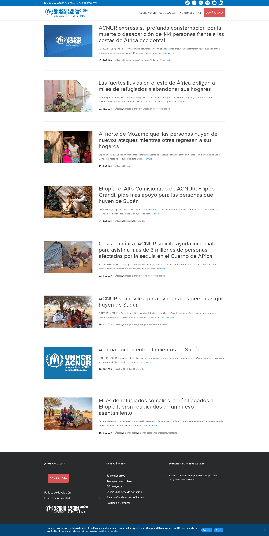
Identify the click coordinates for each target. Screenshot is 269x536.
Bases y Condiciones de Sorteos (125, 497)
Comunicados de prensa (136, 60)
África (118, 60)
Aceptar (207, 530)
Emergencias (150, 108)
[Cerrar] (265, 530)
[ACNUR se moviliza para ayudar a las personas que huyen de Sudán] (68, 312)
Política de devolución (57, 492)
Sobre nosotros (115, 475)
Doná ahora (214, 12)
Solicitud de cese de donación (124, 492)
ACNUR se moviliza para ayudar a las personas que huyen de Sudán (161, 301)
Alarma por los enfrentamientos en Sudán (150, 349)
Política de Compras (118, 502)
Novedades (187, 13)
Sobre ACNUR (147, 13)
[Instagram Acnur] (208, 2)
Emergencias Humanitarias (152, 324)
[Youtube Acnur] (215, 2)
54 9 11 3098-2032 (88, 3)
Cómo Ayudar (168, 13)
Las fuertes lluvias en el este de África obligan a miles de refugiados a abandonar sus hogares (157, 86)
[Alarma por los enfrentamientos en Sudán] (68, 363)
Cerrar (218, 530)
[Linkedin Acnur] (222, 2)
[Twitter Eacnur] (201, 2)
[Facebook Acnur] (195, 2)
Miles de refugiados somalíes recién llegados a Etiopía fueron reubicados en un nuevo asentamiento (156, 406)
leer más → (168, 53)
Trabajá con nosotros (119, 481)
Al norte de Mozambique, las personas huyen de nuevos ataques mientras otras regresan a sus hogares (158, 140)
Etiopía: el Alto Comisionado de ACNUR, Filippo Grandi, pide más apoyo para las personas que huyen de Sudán (157, 195)
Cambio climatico (132, 108)
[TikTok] (188, 2)
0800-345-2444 (67, 3)
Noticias (154, 60)
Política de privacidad (57, 498)
